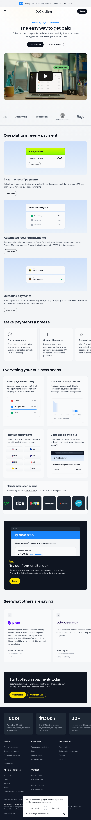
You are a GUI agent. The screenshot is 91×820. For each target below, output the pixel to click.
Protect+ (55, 386)
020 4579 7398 (37, 779)
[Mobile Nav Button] (5, 11)
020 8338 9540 (37, 789)
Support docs (36, 755)
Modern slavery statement (14, 791)
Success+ (11, 386)
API (55, 445)
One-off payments (11, 747)
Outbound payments (12, 755)
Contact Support (37, 785)
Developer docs (37, 759)
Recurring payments (11, 751)
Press (61, 759)
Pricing (6, 759)
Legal (6, 779)
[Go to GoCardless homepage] (44, 11)
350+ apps (30, 490)
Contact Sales (36, 775)
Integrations (8, 763)
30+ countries (25, 439)
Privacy (6, 787)
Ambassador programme (68, 751)
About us (7, 775)
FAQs (33, 751)
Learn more (67, 3)
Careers (62, 755)
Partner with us (64, 747)
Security (7, 783)
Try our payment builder (40, 747)
